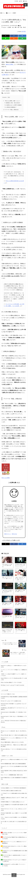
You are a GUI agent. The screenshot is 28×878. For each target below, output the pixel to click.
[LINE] (6, 38)
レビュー (9, 13)
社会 (21, 27)
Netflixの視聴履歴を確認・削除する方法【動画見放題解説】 (13, 763)
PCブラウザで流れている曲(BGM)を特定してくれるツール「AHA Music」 (14, 856)
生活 (18, 27)
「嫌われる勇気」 (9, 64)
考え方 (24, 27)
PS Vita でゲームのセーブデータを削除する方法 (11, 701)
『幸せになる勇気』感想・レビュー (11, 100)
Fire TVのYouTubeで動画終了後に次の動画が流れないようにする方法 (14, 838)
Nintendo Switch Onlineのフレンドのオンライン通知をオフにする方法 (14, 847)
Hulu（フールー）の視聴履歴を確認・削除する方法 (12, 774)
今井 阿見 (23, 31)
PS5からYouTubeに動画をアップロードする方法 (11, 682)
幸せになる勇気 (6, 477)
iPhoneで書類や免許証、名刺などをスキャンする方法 (12, 742)
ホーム (3, 13)
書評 (15, 13)
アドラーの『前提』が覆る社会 (10, 109)
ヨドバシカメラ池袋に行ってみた (8, 694)
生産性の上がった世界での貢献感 (12, 105)
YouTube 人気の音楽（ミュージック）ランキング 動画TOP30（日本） (14, 833)
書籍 (15, 27)
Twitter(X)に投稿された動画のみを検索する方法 (11, 790)
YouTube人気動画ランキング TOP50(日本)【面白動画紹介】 (13, 787)
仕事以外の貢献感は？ (10, 107)
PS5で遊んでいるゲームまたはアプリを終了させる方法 (12, 685)
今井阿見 (14, 501)
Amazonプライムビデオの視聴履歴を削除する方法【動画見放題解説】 (14, 851)
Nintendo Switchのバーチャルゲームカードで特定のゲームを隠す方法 (14, 860)
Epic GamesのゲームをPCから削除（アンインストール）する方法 (13, 865)
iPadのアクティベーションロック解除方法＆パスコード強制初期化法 (14, 842)
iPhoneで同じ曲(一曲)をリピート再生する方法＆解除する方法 (14, 735)
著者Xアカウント (7, 533)
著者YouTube (14, 533)
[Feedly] (22, 38)
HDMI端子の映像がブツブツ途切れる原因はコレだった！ (13, 801)
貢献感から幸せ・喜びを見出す (12, 102)
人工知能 (9, 27)
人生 (13, 27)
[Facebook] (14, 36)
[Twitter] (6, 36)
